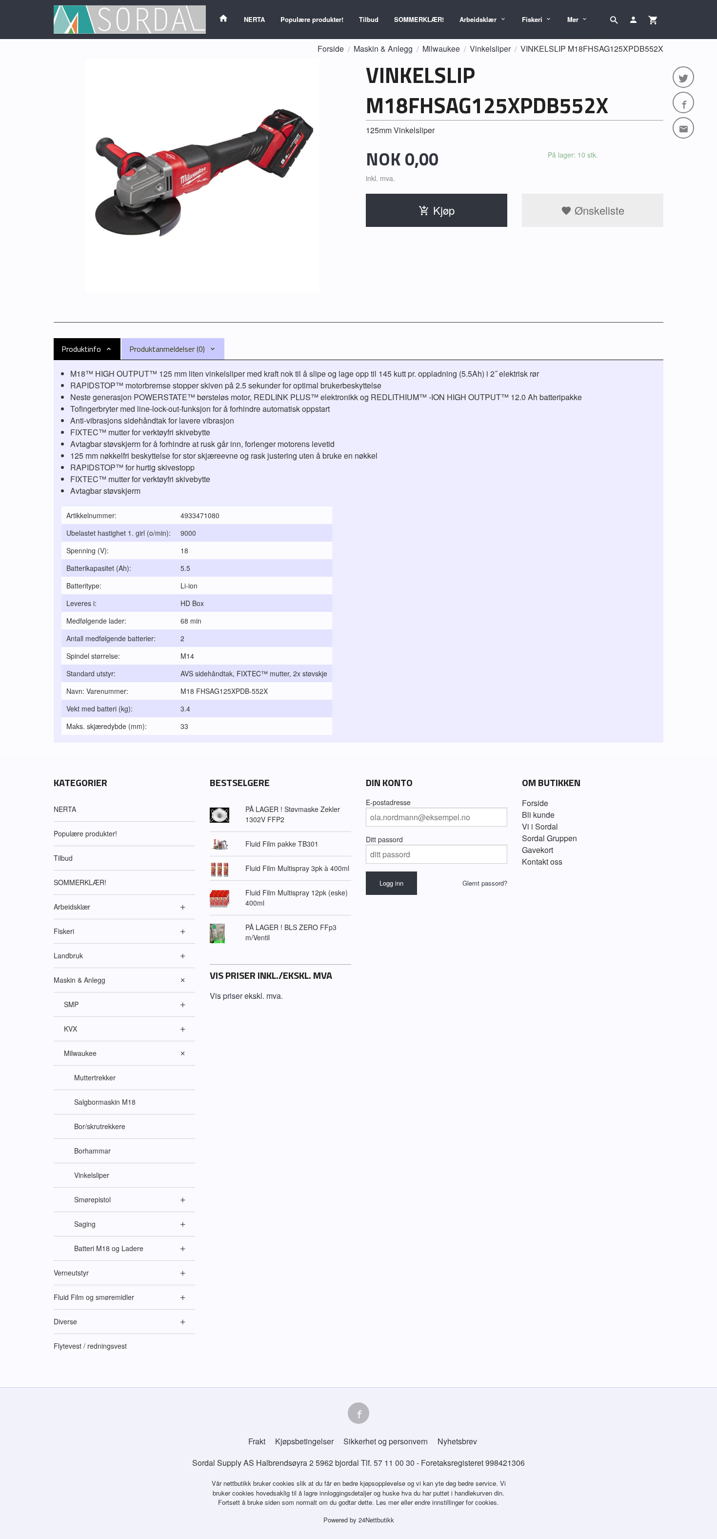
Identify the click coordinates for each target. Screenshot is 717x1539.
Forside (331, 48)
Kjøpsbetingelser (304, 1441)
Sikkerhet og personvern (385, 1441)
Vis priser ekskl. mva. (246, 995)
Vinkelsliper (91, 1175)
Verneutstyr (71, 1272)
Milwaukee (80, 1053)
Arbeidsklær (478, 19)
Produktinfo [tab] (81, 349)
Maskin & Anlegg (79, 980)
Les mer (388, 1502)
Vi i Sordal (540, 826)
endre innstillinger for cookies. (457, 1502)
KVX (70, 1028)
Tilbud (368, 19)
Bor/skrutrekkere (99, 1126)
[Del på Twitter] (683, 77)
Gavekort (537, 849)
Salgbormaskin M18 (105, 1102)
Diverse (65, 1321)
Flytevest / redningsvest (90, 1346)
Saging (85, 1224)
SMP (71, 1004)
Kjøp (444, 210)
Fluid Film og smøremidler (94, 1297)
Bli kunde (538, 814)
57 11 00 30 (394, 1462)
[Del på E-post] (683, 128)
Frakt (256, 1441)
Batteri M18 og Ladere (108, 1248)
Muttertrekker (95, 1077)
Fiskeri (532, 19)
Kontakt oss (542, 861)
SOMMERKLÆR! (419, 19)
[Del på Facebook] (683, 102)
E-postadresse (388, 802)
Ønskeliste (598, 210)
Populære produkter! (311, 19)
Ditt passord (384, 839)
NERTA (254, 19)
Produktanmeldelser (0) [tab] (167, 349)
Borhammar (92, 1150)
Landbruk (68, 955)
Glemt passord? (484, 883)
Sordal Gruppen (549, 838)
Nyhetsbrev (457, 1441)
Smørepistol (92, 1199)
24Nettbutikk (376, 1519)
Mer (572, 19)
